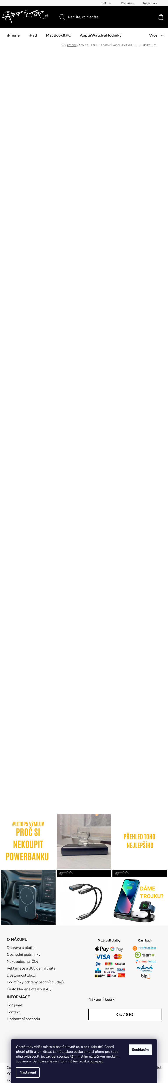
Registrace (150, 3)
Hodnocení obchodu (23, 1018)
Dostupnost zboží (21, 975)
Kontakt (13, 1012)
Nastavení (28, 1072)
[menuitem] (13, 35)
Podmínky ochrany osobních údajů (35, 982)
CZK (104, 3)
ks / (124, 1014)
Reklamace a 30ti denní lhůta (31, 968)
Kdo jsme (14, 1005)
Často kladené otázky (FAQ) (29, 989)
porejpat (96, 1061)
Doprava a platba (21, 947)
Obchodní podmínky (23, 954)
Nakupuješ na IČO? (22, 961)
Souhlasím (140, 1049)
